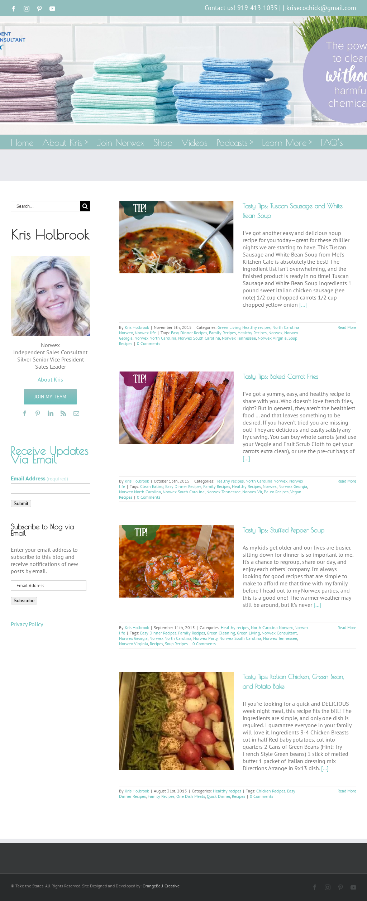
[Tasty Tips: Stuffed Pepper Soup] (176, 561)
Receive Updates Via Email (50, 455)
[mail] (76, 413)
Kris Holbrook (137, 327)
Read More (347, 327)
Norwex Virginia (272, 338)
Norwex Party (205, 638)
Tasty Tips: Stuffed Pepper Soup (283, 530)
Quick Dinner (218, 796)
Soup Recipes (176, 643)
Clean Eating (151, 486)
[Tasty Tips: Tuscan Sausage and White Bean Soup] (176, 237)
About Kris (50, 379)
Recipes (156, 643)
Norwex (275, 332)
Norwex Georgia (292, 486)
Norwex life (145, 332)
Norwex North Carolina (155, 338)
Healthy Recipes (252, 332)
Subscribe (24, 600)
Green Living (229, 327)
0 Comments (148, 343)
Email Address (39, 478)
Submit (21, 503)
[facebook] (25, 413)
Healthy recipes (256, 327)
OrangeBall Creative (161, 885)
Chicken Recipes (270, 791)
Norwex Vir (252, 491)
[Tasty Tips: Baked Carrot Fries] (176, 408)
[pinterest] (37, 413)
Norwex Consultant (279, 633)
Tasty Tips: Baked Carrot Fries (280, 376)
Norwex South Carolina (199, 338)
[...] (303, 304)
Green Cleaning (221, 633)
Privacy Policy (27, 624)
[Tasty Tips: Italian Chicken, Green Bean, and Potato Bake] (176, 721)
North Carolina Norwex (266, 481)
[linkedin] (50, 413)
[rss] (63, 413)
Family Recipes (222, 332)
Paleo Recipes (276, 491)
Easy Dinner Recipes (189, 332)
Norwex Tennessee (239, 338)
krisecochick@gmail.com (321, 8)
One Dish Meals (190, 796)
